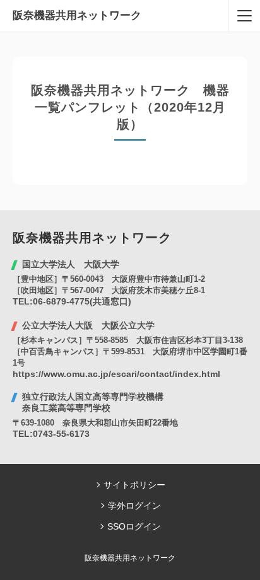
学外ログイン (134, 506)
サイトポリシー (134, 485)
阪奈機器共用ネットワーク (77, 15)
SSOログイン (134, 526)
